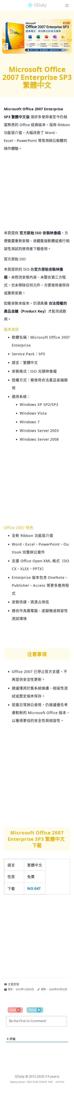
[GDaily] (37, 5)
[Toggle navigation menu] (67, 5)
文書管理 (13, 984)
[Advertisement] (37, 192)
